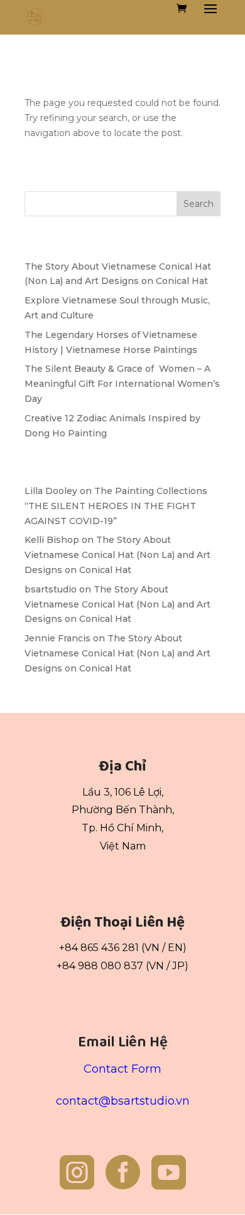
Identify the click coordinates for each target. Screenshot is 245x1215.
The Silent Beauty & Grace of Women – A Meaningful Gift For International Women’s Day (122, 383)
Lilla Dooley (50, 491)
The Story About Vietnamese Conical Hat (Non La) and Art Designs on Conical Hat (117, 555)
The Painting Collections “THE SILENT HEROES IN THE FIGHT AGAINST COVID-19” (115, 506)
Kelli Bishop (51, 539)
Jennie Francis (57, 638)
